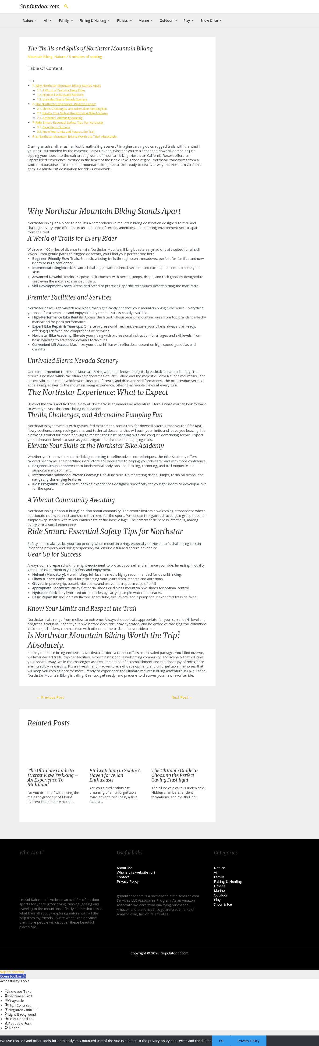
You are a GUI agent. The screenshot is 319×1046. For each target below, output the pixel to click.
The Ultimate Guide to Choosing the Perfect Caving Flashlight (174, 775)
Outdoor (221, 895)
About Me (124, 867)
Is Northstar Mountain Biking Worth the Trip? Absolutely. (76, 136)
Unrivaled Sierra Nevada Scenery (65, 99)
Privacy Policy (128, 881)
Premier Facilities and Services (63, 95)
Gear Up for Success (56, 127)
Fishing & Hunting (228, 881)
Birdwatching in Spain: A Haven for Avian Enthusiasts (115, 775)
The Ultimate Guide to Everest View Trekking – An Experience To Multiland (53, 777)
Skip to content (12, 971)
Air (216, 872)
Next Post (181, 697)
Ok (221, 1040)
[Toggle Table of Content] (31, 81)
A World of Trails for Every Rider (64, 90)
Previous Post (50, 697)
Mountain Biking (40, 56)
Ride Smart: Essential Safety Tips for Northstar (69, 122)
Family (219, 877)
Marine (219, 890)
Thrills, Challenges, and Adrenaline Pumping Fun (75, 109)
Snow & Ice (223, 904)
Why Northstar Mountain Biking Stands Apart (68, 85)
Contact (123, 877)
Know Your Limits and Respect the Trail (68, 132)
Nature (60, 56)
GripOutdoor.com (39, 6)
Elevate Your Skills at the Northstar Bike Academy (75, 113)
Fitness (220, 886)
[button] (13, 976)
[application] (35, 21)
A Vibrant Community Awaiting (62, 118)
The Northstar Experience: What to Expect (65, 104)
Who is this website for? (136, 872)
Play (217, 899)
